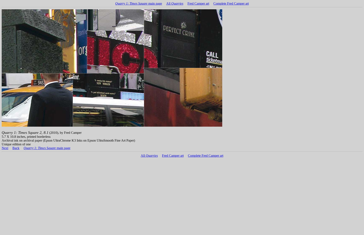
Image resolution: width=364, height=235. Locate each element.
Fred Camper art (198, 3)
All (174, 3)
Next (5, 148)
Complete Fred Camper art (231, 3)
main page (138, 3)
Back (15, 148)
